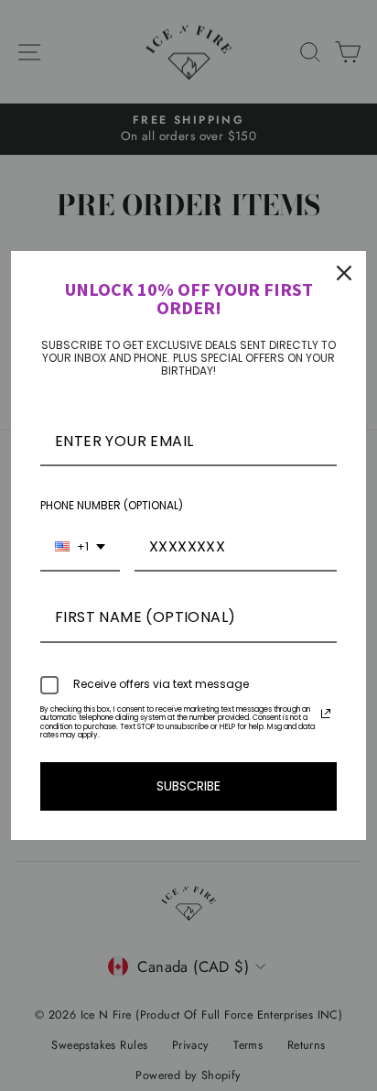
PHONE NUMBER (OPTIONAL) (111, 505)
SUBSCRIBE (188, 786)
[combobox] (80, 547)
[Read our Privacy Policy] (326, 714)
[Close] (344, 273)
